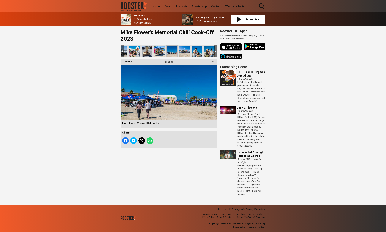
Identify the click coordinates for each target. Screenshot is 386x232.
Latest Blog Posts (233, 67)
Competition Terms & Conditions (251, 217)
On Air (167, 6)
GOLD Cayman (227, 214)
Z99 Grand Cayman (210, 214)
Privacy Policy (208, 217)
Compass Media (255, 214)
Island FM (241, 214)
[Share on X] (141, 140)
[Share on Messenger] (133, 140)
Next (210, 62)
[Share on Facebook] (125, 140)
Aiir (263, 227)
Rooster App (199, 6)
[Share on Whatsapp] (150, 140)
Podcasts (181, 6)
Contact (216, 6)
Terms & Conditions (225, 217)
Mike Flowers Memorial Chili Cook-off (134, 51)
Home (156, 6)
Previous (126, 62)
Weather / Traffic (235, 6)
